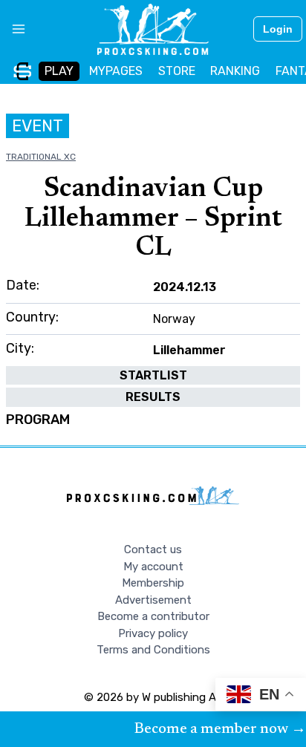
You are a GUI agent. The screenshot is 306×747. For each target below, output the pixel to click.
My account (153, 566)
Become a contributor (153, 616)
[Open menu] (13, 29)
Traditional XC (41, 156)
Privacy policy (153, 633)
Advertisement (153, 600)
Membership (153, 583)
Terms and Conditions (153, 649)
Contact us (153, 549)
